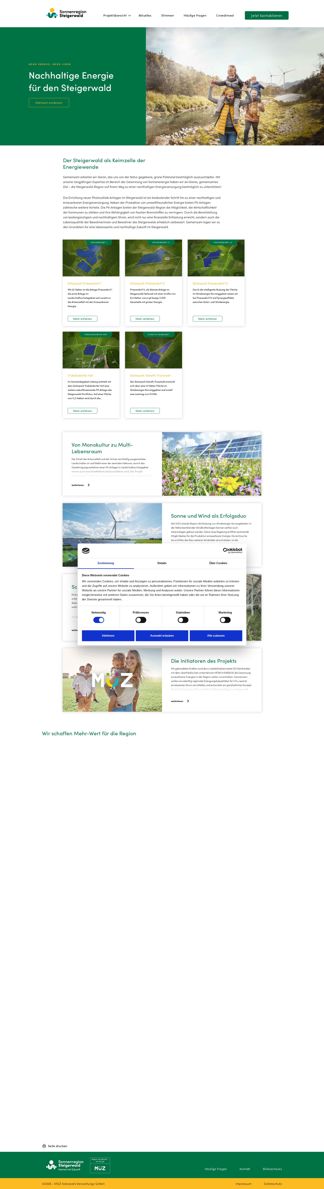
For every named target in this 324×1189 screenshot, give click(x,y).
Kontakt (245, 1169)
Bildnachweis (272, 1169)
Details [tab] (162, 563)
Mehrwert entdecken (48, 102)
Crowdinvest (225, 15)
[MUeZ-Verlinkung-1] (100, 1165)
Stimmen (167, 15)
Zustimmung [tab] (106, 563)
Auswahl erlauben (162, 635)
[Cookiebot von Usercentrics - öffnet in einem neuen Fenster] (225, 551)
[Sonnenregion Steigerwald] (66, 13)
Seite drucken (57, 1146)
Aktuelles (145, 15)
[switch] (141, 620)
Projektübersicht (115, 15)
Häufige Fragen (195, 15)
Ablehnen (108, 635)
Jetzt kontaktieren (266, 15)
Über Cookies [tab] (218, 563)
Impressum (243, 1183)
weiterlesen (78, 484)
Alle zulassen (216, 635)
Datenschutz (273, 1183)
